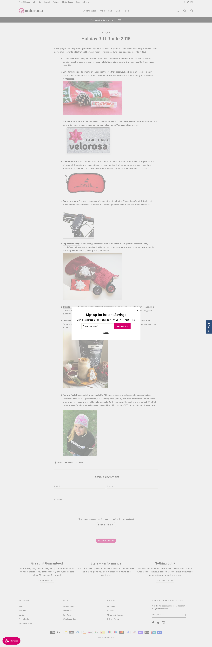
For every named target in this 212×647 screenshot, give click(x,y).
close (105, 332)
